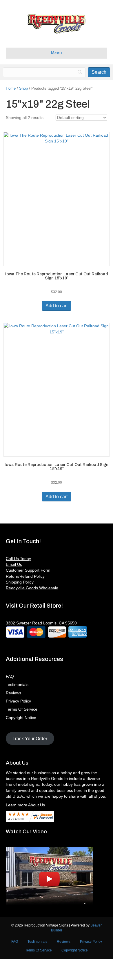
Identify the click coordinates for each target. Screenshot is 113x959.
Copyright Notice (21, 717)
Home (11, 88)
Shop (23, 88)
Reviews (13, 693)
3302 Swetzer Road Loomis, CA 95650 (41, 623)
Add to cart (56, 305)
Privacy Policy (18, 701)
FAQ (10, 676)
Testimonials (17, 684)
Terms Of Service (21, 709)
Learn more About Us (25, 805)
